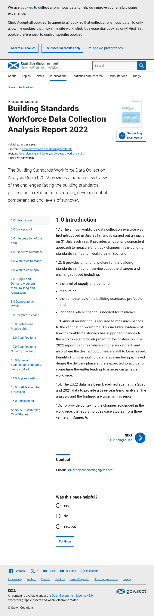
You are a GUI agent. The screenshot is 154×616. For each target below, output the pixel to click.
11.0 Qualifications (23, 337)
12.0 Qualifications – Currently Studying (25, 349)
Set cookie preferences (104, 48)
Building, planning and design (32, 153)
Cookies (60, 579)
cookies (26, 7)
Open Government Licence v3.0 (72, 595)
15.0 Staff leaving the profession (25, 390)
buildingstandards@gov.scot (89, 470)
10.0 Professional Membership (22, 326)
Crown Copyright (79, 579)
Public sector (57, 153)
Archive (31, 579)
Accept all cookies (23, 48)
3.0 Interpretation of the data (26, 241)
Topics (26, 76)
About (12, 76)
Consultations (118, 76)
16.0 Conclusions (22, 401)
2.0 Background (21, 229)
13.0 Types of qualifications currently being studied (26, 364)
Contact (45, 579)
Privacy (127, 579)
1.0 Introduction (21, 220)
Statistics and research (87, 76)
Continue (65, 541)
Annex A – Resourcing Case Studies (25, 412)
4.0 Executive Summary (26, 252)
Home (11, 87)
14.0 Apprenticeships (25, 378)
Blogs (137, 76)
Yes (66, 505)
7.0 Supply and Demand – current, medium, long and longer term (23, 285)
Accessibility (15, 579)
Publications (58, 76)
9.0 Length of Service (25, 315)
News (40, 76)
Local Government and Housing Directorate (47, 149)
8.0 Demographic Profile (22, 304)
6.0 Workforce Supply (25, 270)
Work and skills (75, 153)
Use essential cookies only (62, 48)
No (65, 516)
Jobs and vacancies (106, 579)
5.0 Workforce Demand (26, 261)
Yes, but (69, 526)
